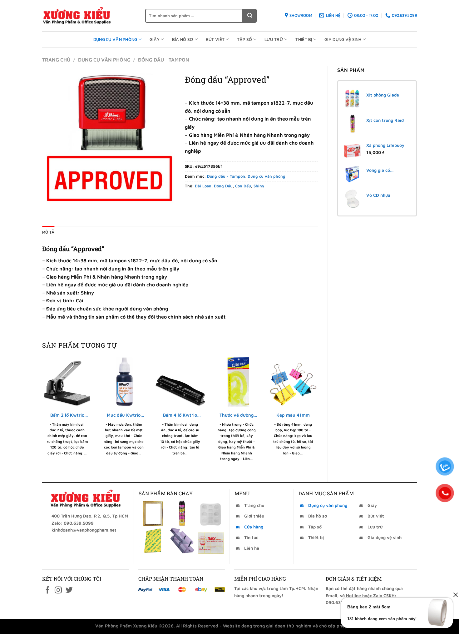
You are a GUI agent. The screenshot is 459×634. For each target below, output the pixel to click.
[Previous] (42, 414)
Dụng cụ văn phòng (115, 39)
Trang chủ (56, 59)
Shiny (259, 186)
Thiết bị (303, 39)
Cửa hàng (253, 526)
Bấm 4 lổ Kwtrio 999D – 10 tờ (180, 415)
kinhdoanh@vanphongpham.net (84, 529)
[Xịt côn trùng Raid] (181, 513)
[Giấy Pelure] (152, 541)
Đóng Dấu (223, 186)
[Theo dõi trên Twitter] (69, 591)
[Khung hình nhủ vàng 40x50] (152, 513)
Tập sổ (244, 39)
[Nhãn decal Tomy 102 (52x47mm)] (211, 541)
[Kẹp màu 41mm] (293, 382)
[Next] (318, 414)
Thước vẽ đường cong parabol (237, 415)
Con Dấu (243, 186)
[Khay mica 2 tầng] (181, 541)
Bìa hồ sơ (183, 39)
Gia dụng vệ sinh (343, 39)
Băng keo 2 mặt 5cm (368, 606)
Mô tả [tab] (48, 232)
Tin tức (251, 537)
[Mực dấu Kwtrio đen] (124, 382)
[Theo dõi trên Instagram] (58, 591)
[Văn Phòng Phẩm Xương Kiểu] (89, 15)
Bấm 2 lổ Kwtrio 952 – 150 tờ (67, 415)
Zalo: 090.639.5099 (73, 523)
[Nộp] (250, 16)
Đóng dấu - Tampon (163, 59)
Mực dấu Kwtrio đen (124, 415)
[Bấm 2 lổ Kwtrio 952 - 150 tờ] (67, 382)
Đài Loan (203, 186)
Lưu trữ (273, 39)
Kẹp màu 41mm (293, 415)
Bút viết (215, 39)
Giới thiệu (254, 515)
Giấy (155, 39)
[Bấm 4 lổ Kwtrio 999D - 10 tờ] (180, 382)
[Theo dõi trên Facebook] (47, 591)
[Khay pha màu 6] (211, 513)
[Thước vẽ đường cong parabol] (236, 382)
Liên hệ (251, 548)
